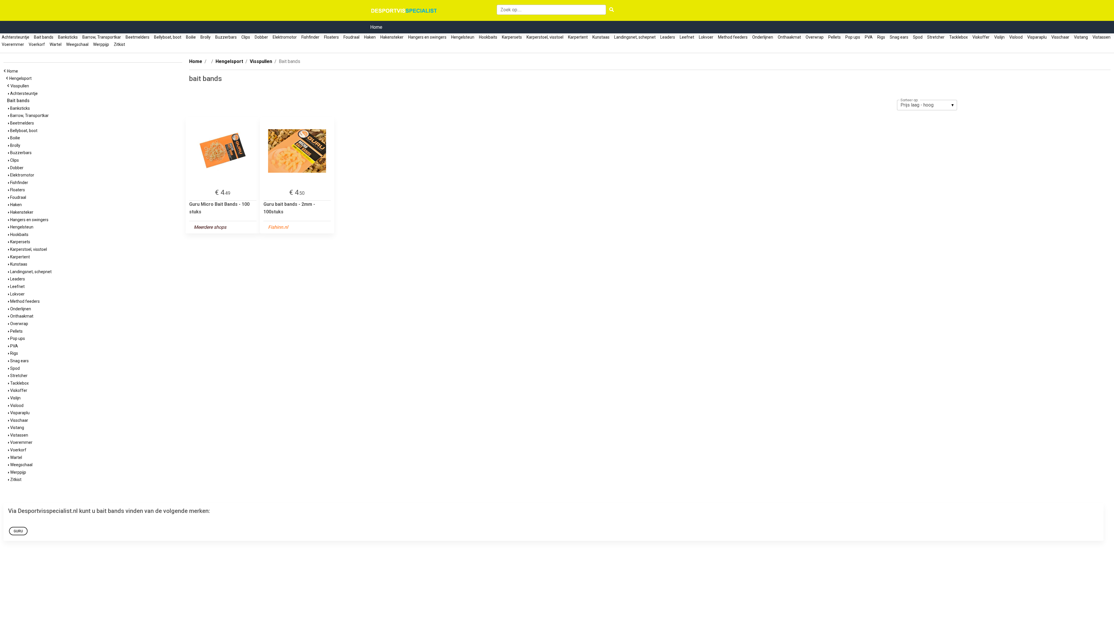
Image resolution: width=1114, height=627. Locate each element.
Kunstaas (601, 37)
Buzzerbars (226, 37)
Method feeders (732, 37)
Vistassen (1101, 37)
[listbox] (927, 105)
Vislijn (999, 37)
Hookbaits (488, 37)
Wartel (55, 44)
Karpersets (512, 37)
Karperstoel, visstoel (545, 37)
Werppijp (101, 44)
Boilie (191, 37)
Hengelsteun (462, 37)
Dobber (261, 37)
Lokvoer (706, 37)
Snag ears (899, 37)
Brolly (205, 37)
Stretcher (935, 37)
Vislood (1016, 37)
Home (376, 27)
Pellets (834, 37)
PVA (868, 37)
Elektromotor (285, 37)
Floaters (331, 37)
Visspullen (20, 86)
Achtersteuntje (15, 37)
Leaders (668, 37)
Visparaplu (1037, 37)
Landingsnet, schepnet (634, 37)
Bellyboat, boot (167, 37)
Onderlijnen (762, 37)
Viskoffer (981, 37)
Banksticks (67, 37)
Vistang (1081, 37)
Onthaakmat (789, 37)
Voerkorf (37, 44)
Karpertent (577, 37)
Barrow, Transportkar (102, 37)
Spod (917, 37)
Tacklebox (958, 37)
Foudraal (351, 37)
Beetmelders (137, 37)
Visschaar (1060, 37)
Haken (369, 37)
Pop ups (853, 37)
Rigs (881, 37)
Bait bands (43, 37)
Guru (18, 531)
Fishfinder (310, 37)
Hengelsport (21, 78)
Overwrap (814, 37)
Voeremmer (13, 44)
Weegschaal (77, 44)
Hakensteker (392, 37)
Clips (246, 37)
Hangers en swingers (427, 37)
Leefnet (687, 37)
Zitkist (119, 44)
